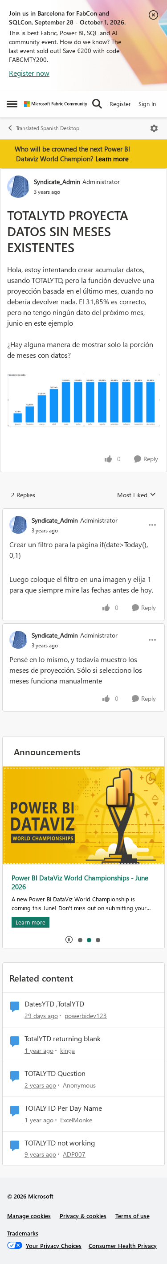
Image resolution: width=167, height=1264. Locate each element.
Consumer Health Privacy (123, 1245)
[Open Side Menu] (12, 103)
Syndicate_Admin (57, 181)
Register (120, 103)
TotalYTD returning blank (62, 1038)
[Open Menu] (154, 128)
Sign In (147, 103)
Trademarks (22, 1233)
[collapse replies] (83, 512)
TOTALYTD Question (55, 1073)
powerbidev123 (86, 1015)
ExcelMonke (76, 1120)
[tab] (79, 939)
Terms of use (132, 1215)
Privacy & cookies (83, 1215)
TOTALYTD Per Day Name (63, 1108)
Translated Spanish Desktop (47, 128)
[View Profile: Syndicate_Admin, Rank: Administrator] (18, 187)
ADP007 (74, 1154)
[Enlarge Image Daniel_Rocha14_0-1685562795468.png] (83, 400)
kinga (67, 1050)
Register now (29, 73)
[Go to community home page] (55, 104)
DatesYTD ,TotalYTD (54, 1003)
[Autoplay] (69, 939)
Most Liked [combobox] (136, 495)
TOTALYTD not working (59, 1142)
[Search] (97, 103)
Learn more (112, 158)
